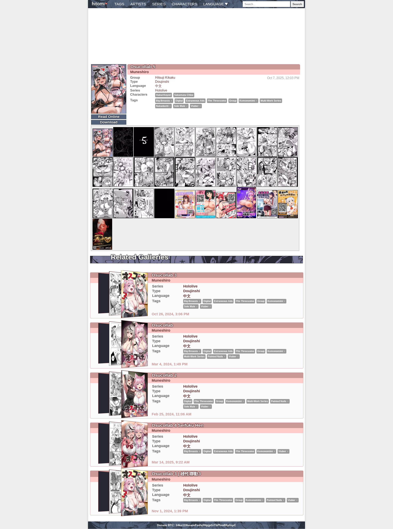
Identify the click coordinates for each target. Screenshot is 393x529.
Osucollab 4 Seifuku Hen (177, 425)
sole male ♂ (181, 106)
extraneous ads (195, 100)
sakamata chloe (183, 95)
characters (184, 4)
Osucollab (162, 325)
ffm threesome (217, 100)
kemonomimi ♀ (248, 100)
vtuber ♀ (196, 106)
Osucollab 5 (142, 66)
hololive (161, 90)
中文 (158, 86)
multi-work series (271, 100)
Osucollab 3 (164, 275)
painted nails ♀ (217, 356)
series (159, 4)
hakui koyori (163, 95)
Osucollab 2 (164, 375)
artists (138, 4)
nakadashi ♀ (163, 106)
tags (119, 4)
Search (297, 4)
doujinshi (162, 81)
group (232, 100)
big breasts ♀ (164, 100)
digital (179, 100)
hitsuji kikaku (165, 77)
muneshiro (139, 72)
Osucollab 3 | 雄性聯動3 (176, 473)
